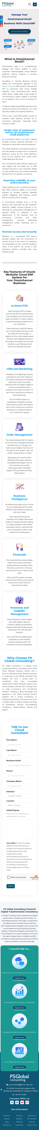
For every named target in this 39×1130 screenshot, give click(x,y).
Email (1, 25)
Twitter (1, 19)
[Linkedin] (17, 1102)
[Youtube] (22, 1102)
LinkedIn (1, 22)
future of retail (7, 86)
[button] (29, 4)
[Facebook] (12, 1102)
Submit (10, 886)
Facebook (1, 17)
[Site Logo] (8, 4)
